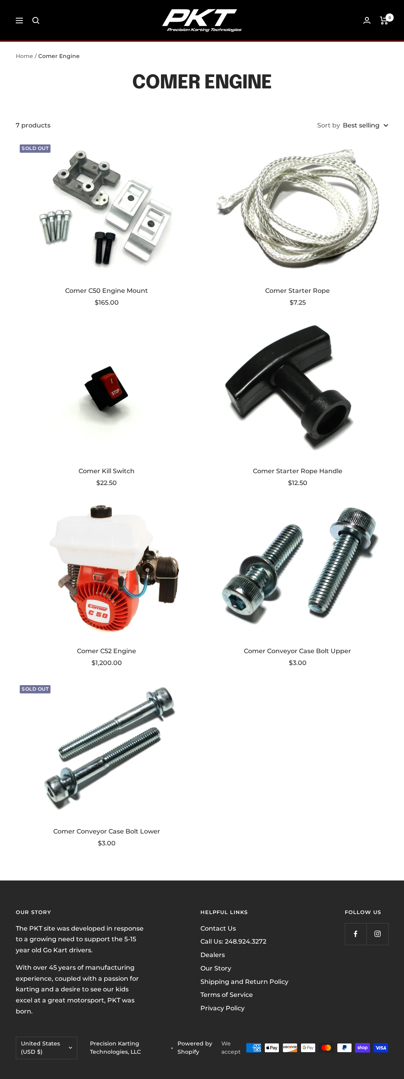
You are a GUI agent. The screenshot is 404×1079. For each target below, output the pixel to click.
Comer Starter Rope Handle (297, 471)
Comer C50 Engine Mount (106, 290)
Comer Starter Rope (297, 290)
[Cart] (384, 20)
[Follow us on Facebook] (356, 934)
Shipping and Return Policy (244, 981)
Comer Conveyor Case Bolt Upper (297, 651)
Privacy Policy (222, 1008)
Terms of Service (226, 994)
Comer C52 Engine (106, 651)
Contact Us (218, 928)
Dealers (212, 955)
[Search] (35, 20)
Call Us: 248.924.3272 (233, 941)
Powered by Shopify (195, 1048)
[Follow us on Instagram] (377, 934)
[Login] (366, 20)
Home (24, 56)
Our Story (215, 968)
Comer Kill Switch (107, 471)
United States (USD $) (40, 1048)
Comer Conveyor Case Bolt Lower (106, 831)
